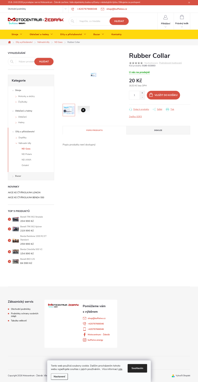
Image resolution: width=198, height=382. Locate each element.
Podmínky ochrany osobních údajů (24, 315)
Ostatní (25, 165)
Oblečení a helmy (23, 110)
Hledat (119, 21)
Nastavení (59, 376)
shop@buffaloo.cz (96, 318)
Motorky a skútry (26, 96)
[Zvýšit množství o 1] (142, 93)
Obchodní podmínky (17, 9)
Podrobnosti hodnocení (170, 63)
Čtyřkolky (22, 101)
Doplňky (22, 137)
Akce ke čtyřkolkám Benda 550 (26, 197)
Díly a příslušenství (24, 131)
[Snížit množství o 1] (142, 97)
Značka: (135, 116)
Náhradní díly (25, 143)
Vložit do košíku (166, 95)
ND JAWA (26, 159)
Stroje (18, 90)
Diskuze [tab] (158, 130)
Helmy (21, 122)
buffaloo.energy (95, 340)
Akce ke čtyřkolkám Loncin (24, 192)
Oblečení (22, 116)
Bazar (18, 176)
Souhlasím (137, 368)
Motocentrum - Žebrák (99, 334)
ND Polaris (27, 154)
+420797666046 (96, 323)
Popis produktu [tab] (94, 130)
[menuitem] (17, 34)
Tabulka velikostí (19, 320)
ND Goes (26, 148)
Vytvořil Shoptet (183, 375)
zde (120, 369)
